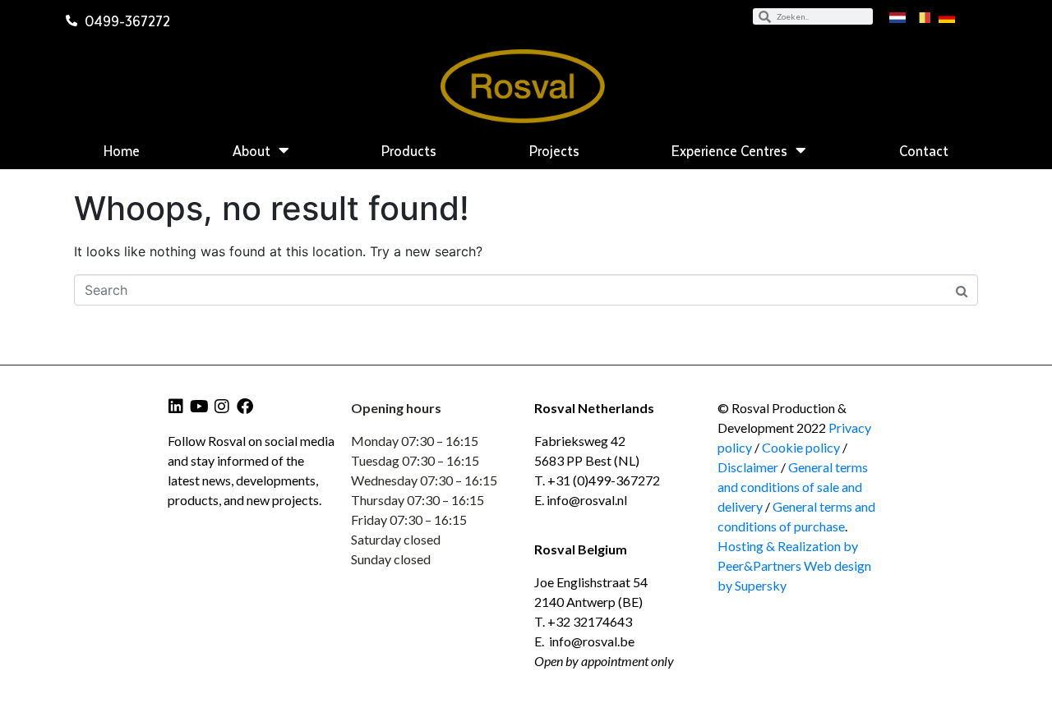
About (251, 150)
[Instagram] (222, 406)
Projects (554, 150)
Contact (923, 150)
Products (408, 150)
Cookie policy (802, 447)
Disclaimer (747, 467)
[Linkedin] (176, 406)
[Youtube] (199, 406)
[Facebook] (245, 406)
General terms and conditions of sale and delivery (792, 486)
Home (122, 150)
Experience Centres (729, 150)
